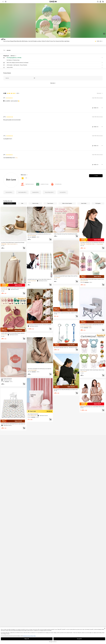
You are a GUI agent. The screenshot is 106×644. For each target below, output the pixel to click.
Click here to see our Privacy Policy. (29, 635)
